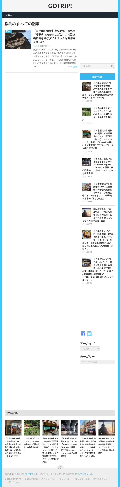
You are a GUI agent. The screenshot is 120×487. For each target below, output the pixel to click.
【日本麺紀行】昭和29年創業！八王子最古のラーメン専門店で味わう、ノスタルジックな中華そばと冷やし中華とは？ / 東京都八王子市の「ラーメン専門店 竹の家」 (97, 139)
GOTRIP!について (13, 479)
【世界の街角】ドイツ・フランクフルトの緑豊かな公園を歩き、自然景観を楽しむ (97, 114)
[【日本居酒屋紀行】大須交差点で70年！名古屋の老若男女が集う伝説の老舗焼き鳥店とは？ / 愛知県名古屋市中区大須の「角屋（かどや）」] (13, 428)
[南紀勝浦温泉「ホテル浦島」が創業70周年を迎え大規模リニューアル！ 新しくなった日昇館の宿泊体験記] (106, 428)
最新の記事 (97, 76)
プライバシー (65, 479)
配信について (15, 482)
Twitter (89, 333)
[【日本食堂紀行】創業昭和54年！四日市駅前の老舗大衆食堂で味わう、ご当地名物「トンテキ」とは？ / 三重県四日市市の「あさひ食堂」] (88, 428)
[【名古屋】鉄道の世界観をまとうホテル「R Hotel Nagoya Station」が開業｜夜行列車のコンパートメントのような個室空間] (69, 428)
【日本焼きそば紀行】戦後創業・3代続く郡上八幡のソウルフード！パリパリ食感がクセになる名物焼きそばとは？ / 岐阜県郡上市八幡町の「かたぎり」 (97, 240)
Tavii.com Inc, (85, 474)
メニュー (10, 15)
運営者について (100, 479)
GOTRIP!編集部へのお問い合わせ (40, 479)
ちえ (35, 46)
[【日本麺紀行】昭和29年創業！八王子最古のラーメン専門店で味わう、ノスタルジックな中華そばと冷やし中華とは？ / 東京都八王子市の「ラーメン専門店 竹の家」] (50, 428)
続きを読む (73, 66)
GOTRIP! (60, 6)
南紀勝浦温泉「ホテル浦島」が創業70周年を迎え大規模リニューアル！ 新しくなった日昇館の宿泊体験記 (97, 215)
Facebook (83, 333)
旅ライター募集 (82, 479)
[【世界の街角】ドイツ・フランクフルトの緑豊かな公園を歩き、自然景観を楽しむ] (32, 428)
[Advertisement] (100, 39)
